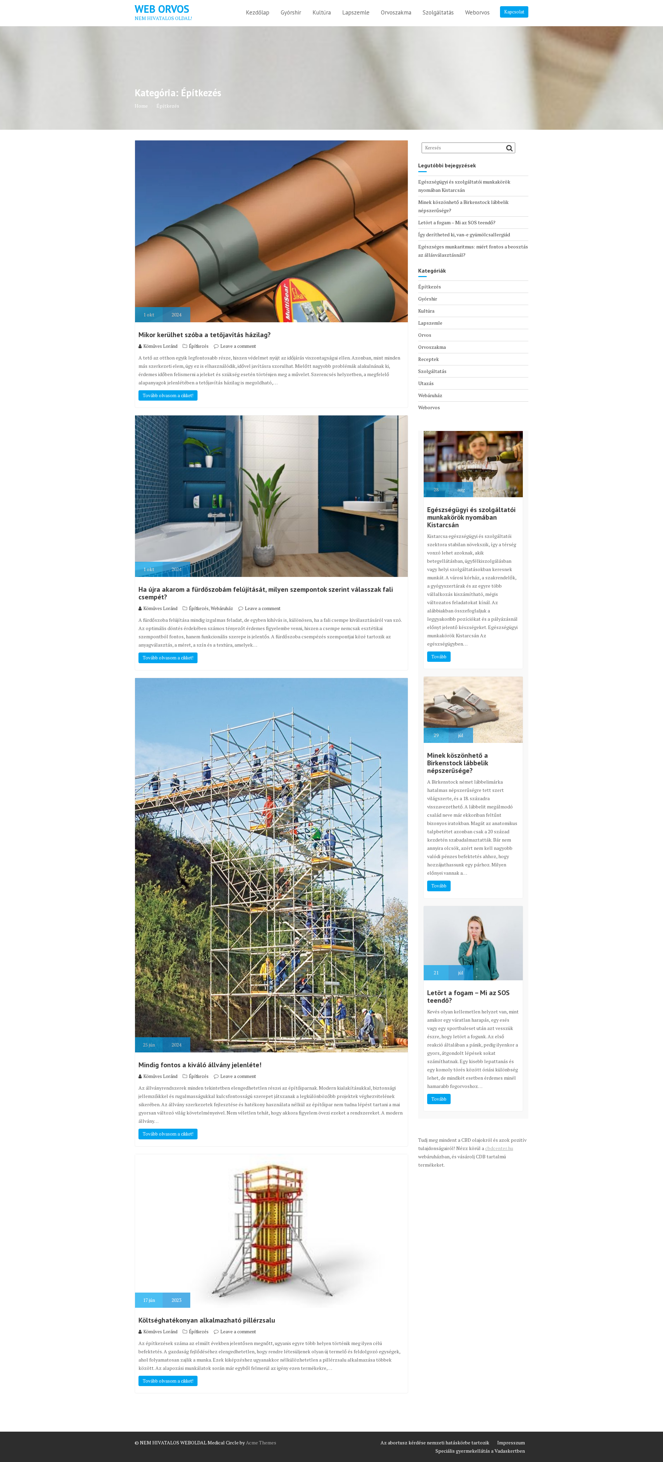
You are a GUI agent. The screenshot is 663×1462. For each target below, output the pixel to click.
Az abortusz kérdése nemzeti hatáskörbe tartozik (435, 1442)
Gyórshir (291, 12)
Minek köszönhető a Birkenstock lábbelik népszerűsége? (457, 763)
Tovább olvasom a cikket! (168, 395)
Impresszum (511, 1442)
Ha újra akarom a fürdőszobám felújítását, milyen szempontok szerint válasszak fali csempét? (265, 593)
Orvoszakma (396, 12)
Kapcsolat (514, 12)
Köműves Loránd (160, 346)
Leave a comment (238, 346)
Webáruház (222, 608)
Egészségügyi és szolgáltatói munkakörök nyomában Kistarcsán (471, 517)
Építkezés (199, 346)
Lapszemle (355, 12)
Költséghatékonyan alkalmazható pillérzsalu (206, 1320)
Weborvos (477, 12)
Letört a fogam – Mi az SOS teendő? (457, 222)
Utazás (426, 383)
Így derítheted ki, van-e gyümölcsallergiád (464, 234)
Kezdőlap (257, 12)
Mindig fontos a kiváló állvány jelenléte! (199, 1064)
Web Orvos (162, 9)
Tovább (438, 657)
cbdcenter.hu (499, 1148)
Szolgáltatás (438, 12)
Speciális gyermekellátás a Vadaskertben (480, 1451)
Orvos (424, 335)
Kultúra (322, 12)
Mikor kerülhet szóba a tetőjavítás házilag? (204, 334)
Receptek (428, 359)
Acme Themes (261, 1442)
